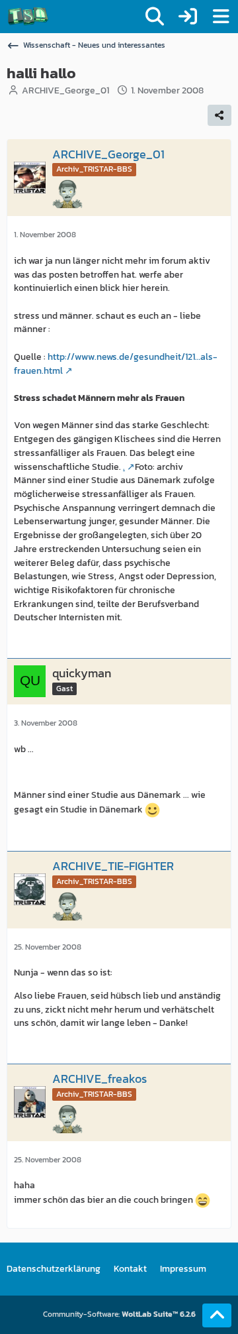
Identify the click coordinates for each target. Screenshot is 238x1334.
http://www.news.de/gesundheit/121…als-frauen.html (116, 364)
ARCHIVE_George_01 (65, 90)
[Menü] (221, 16)
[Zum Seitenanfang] (216, 1315)
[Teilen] (219, 115)
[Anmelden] (188, 16)
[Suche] (154, 16)
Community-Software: (119, 1314)
